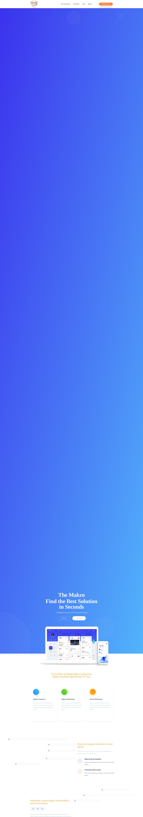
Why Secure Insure (65, 4)
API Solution (76, 4)
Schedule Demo (106, 4)
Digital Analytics (39, 699)
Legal (83, 4)
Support (90, 4)
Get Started (63, 618)
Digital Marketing (67, 699)
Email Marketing (96, 699)
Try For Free (79, 618)
